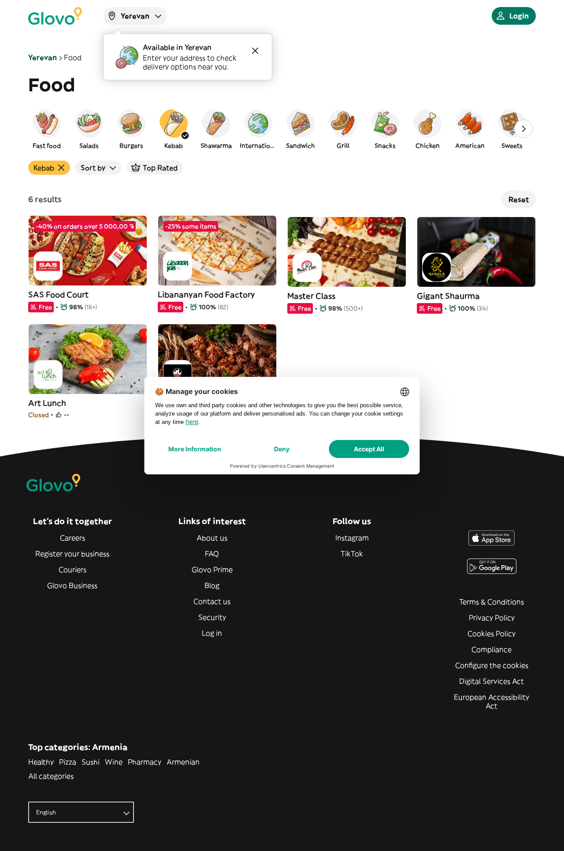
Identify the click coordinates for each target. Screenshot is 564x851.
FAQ (212, 553)
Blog (211, 585)
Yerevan (42, 57)
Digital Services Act (491, 681)
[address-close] (255, 51)
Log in (212, 633)
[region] (282, 129)
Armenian (183, 761)
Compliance (491, 649)
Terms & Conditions (491, 601)
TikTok (352, 553)
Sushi (91, 761)
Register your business (72, 553)
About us (212, 537)
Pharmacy (144, 761)
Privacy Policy (492, 617)
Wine (113, 761)
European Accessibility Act (491, 701)
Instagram (352, 537)
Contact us (211, 601)
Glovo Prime (212, 569)
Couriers (72, 569)
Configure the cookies (491, 665)
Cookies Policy (492, 633)
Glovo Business (72, 585)
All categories (51, 776)
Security (212, 617)
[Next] (523, 129)
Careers (72, 537)
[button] (46, 129)
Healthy (41, 761)
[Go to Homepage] (55, 16)
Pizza (67, 761)
